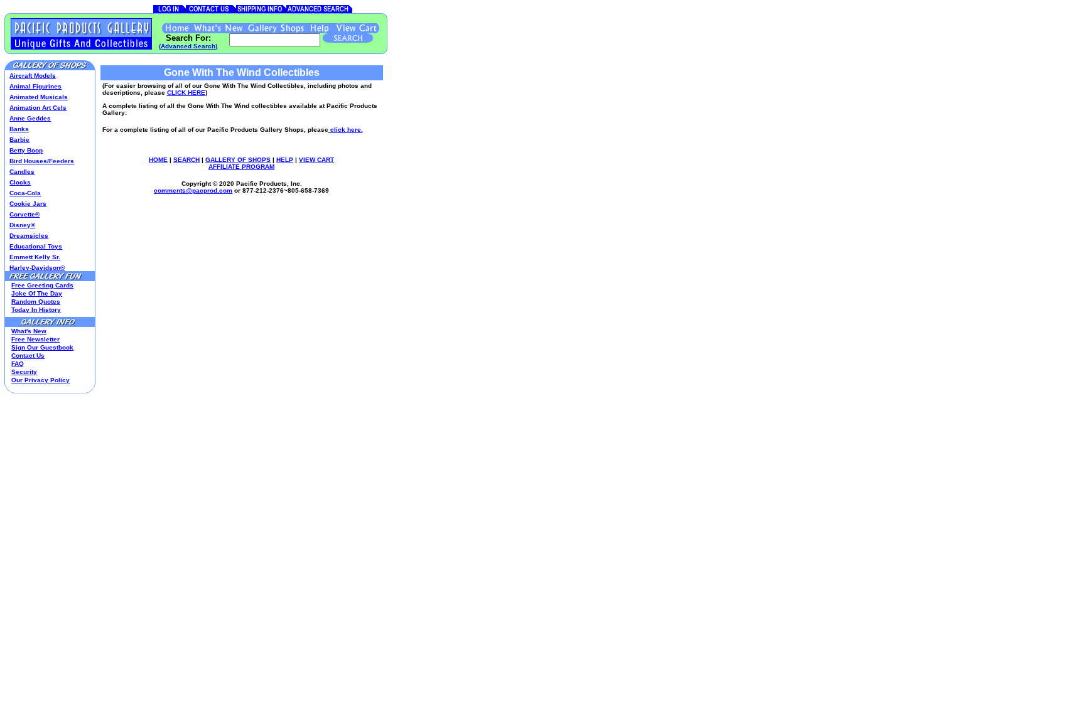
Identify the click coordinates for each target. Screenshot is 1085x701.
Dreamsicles (28, 235)
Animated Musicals (38, 97)
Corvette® (24, 214)
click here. (345, 129)
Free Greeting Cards (42, 285)
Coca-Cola (25, 193)
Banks (19, 129)
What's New (28, 331)
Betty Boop (26, 150)
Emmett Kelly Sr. (34, 257)
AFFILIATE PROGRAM (241, 166)
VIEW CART (316, 159)
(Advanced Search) (188, 46)
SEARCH (186, 159)
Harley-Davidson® (37, 267)
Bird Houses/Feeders (41, 161)
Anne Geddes (30, 118)
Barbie (19, 139)
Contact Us (28, 355)
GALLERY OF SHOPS (238, 159)
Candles (22, 171)
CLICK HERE (186, 92)
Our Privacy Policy (40, 380)
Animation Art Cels (38, 107)
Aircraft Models (32, 75)
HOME (158, 159)
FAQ (17, 363)
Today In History (36, 309)
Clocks (20, 182)
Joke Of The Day (36, 293)
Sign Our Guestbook (42, 347)
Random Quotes (35, 301)
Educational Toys (35, 246)
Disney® (22, 225)
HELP (284, 159)
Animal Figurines (35, 86)
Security (24, 371)
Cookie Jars (27, 203)
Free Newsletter (35, 339)
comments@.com (193, 190)
